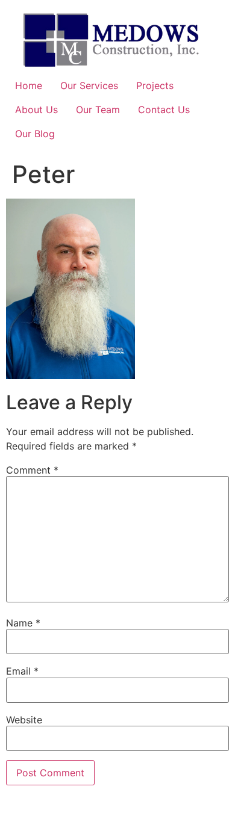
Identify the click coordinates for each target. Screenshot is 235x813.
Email (22, 671)
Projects (155, 85)
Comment (32, 470)
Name (23, 623)
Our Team (98, 110)
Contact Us (164, 110)
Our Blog (35, 134)
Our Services (89, 85)
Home (28, 85)
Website (24, 720)
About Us (36, 110)
